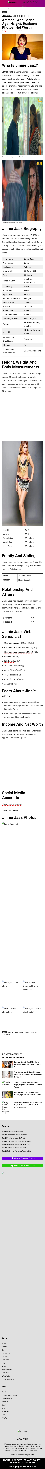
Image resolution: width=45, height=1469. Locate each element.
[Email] (40, 1044)
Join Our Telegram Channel (24, 1158)
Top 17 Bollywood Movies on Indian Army (16, 1144)
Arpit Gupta (7, 31)
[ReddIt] (25, 1044)
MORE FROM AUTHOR (13, 1057)
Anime (4, 1366)
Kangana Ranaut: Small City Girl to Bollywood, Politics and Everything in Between (27, 1064)
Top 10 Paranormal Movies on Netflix (14, 1135)
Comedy (5, 1356)
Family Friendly (7, 1369)
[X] (20, 1044)
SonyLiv (5, 1401)
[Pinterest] (11, 1044)
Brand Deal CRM (8, 1379)
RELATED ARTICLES (12, 1054)
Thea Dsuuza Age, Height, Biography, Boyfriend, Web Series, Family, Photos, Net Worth (28, 1074)
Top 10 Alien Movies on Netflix (12, 1131)
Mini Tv (4, 1418)
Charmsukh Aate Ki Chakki (28, 78)
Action (4, 1343)
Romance (5, 1360)
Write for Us (6, 1376)
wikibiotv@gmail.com (26, 1455)
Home (4, 9)
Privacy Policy (32, 1460)
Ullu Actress (6, 1034)
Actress (10, 9)
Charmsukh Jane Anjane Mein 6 (18, 651)
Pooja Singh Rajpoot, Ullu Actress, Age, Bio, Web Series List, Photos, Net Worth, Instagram (28, 1104)
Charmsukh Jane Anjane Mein (15, 82)
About (6, 1460)
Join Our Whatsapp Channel (24, 1165)
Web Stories (6, 1373)
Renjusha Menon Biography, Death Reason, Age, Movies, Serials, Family (27, 1093)
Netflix (4, 1392)
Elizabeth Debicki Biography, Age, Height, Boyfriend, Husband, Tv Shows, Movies (28, 1084)
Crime (4, 1350)
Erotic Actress (19, 1032)
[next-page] (6, 1112)
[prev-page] (3, 1112)
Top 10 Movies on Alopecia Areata (13, 1138)
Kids (3, 1363)
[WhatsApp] (30, 1044)
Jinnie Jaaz (34, 1032)
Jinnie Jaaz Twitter (10, 810)
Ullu (32, 85)
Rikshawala (11, 85)
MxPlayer (5, 1411)
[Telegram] (35, 1044)
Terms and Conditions (22, 1462)
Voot (3, 1408)
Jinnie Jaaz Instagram (12, 804)
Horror (4, 1346)
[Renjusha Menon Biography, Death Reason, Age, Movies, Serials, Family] (7, 1094)
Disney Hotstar (7, 1398)
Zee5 (4, 1405)
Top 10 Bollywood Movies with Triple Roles (16, 1141)
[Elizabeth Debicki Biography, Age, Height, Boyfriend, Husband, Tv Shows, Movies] (7, 1084)
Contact (17, 1460)
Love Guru (35, 82)
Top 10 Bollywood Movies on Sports (14, 1148)
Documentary (6, 1353)
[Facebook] (16, 1044)
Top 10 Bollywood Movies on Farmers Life (16, 1151)
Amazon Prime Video (9, 1395)
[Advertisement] (22, 418)
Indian (27, 1032)
